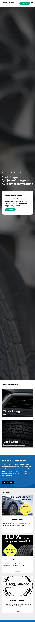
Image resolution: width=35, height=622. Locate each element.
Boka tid (24, 3)
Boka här (6, 414)
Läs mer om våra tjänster (13, 445)
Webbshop (8, 482)
